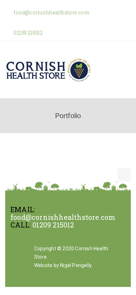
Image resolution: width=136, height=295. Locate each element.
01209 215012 (28, 32)
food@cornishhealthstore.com (51, 12)
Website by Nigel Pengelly (62, 265)
